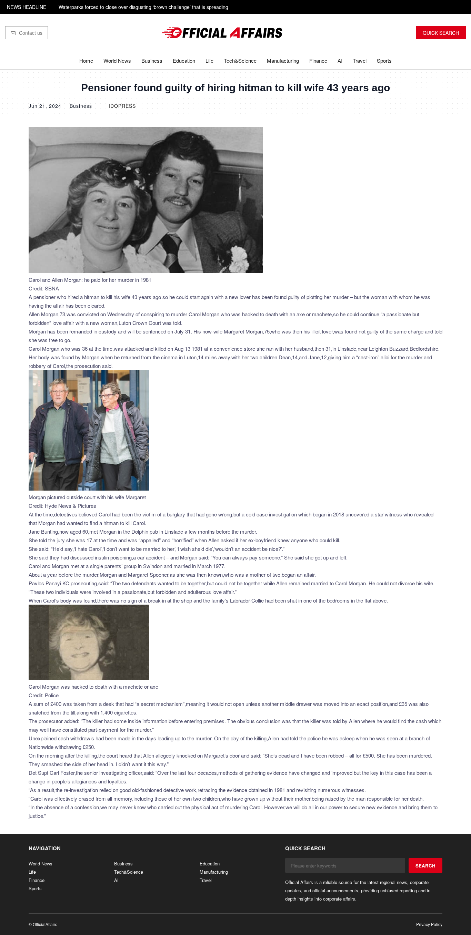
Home (86, 60)
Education (184, 60)
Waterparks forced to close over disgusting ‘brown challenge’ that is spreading (143, 6)
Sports (384, 60)
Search (425, 865)
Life (209, 60)
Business (151, 60)
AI (340, 60)
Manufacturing (283, 60)
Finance (318, 60)
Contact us (30, 32)
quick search (441, 32)
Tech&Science (240, 60)
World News (117, 60)
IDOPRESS (122, 105)
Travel (360, 60)
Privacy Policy (429, 924)
